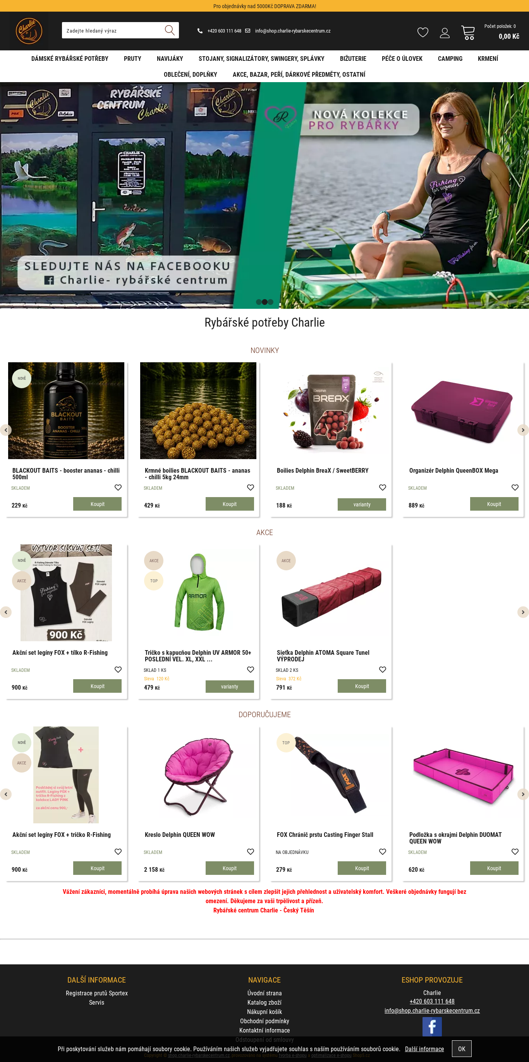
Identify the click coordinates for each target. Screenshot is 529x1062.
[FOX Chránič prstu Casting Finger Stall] (331, 775)
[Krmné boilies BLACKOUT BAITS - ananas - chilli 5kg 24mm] (198, 411)
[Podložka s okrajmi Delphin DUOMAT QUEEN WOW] (463, 774)
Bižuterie (353, 58)
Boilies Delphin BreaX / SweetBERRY (323, 470)
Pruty (132, 58)
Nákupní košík (264, 1011)
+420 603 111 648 (223, 30)
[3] (270, 302)
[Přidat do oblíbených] (118, 487)
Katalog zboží (264, 1002)
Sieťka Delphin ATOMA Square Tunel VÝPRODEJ (323, 655)
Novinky (265, 350)
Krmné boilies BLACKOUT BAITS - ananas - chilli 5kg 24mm (197, 473)
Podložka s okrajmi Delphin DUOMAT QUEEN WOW (455, 837)
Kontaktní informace (264, 1030)
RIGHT (523, 195)
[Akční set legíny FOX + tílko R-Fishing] (66, 593)
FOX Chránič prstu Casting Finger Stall (325, 834)
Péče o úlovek (402, 58)
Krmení (488, 58)
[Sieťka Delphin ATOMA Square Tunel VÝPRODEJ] (331, 592)
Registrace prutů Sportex (97, 993)
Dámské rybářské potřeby (69, 58)
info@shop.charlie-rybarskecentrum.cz (292, 30)
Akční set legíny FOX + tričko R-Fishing (61, 834)
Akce (264, 532)
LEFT (6, 195)
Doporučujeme (265, 714)
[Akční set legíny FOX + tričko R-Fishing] (66, 775)
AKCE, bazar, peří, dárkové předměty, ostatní (299, 74)
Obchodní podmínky (264, 1021)
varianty (362, 504)
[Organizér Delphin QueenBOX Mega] (463, 410)
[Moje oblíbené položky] (422, 33)
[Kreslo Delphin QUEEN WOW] (198, 774)
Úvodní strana (264, 993)
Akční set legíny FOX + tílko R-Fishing (60, 652)
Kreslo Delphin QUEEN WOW (180, 834)
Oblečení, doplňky (190, 74)
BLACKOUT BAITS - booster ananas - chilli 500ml (66, 473)
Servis (96, 1002)
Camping (450, 58)
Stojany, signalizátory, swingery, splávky (262, 58)
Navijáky (170, 58)
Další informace (424, 1049)
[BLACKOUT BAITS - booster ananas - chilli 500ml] (66, 411)
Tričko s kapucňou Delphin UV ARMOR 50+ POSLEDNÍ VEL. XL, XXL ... (198, 655)
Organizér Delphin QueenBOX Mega (453, 470)
